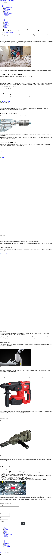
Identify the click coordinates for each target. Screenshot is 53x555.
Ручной (5, 8)
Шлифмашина (6, 25)
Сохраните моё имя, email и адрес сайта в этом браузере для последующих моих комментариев (18, 517)
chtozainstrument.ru (10, 0)
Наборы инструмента (8, 7)
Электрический (7, 9)
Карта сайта (4, 550)
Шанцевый (6, 12)
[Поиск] (23, 523)
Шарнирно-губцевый (8, 13)
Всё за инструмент (5, 6)
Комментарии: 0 (11, 32)
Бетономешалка (7, 18)
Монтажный (6, 11)
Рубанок (5, 20)
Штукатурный (6, 14)
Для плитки (6, 15)
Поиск (3, 521)
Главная (3, 5)
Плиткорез (6, 22)
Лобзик (5, 26)
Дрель (5, 19)
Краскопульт (6, 23)
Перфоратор (6, 21)
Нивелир (5, 24)
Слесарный (6, 10)
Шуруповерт (6, 17)
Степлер (5, 27)
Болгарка (5, 528)
